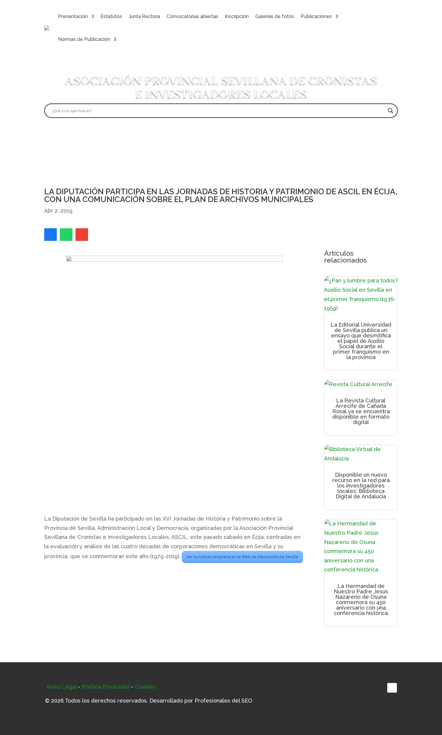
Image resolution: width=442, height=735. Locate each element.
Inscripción (237, 16)
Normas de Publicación (84, 39)
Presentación (73, 16)
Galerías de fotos (274, 16)
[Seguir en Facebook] (392, 688)
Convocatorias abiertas (192, 16)
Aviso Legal (61, 687)
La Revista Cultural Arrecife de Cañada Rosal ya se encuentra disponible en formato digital (361, 411)
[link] (50, 234)
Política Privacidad (106, 687)
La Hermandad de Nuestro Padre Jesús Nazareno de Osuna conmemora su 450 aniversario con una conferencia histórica (361, 599)
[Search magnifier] (390, 110)
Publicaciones (316, 16)
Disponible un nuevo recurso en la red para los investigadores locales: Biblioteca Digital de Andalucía (361, 486)
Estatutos (111, 16)
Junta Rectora (144, 16)
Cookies (145, 687)
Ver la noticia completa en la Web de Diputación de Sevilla (242, 557)
